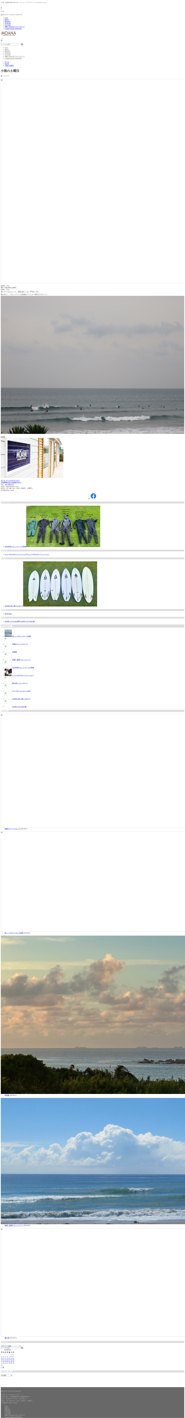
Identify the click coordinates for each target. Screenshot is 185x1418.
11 (3, 1359)
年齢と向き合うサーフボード (15, 27)
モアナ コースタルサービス (10, 480)
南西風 (14, 652)
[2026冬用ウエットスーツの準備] (63, 546)
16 (13, 1359)
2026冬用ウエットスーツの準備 (15, 546)
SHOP (7, 19)
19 (5, 1361)
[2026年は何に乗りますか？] (60, 606)
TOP (6, 18)
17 (2, 1361)
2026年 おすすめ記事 (12, 621)
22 (11, 1361)
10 (2, 1359)
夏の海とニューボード (20, 683)
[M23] (10, 614)
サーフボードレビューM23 (21, 691)
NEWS (3, 437)
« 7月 (2, 1367)
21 (9, 1361)
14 (9, 1359)
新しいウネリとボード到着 (21, 636)
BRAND (7, 21)
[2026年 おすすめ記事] (27, 621)
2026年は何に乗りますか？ (14, 606)
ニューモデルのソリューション (15, 554)
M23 (6, 614)
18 (4, 1361)
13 (7, 1359)
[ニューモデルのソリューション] (37, 554)
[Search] (22, 44)
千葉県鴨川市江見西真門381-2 (11, 482)
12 (5, 1359)
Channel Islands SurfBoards (13, 28)
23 (13, 1361)
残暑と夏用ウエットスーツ (21, 660)
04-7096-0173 (9, 484)
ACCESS (8, 25)
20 (7, 1361)
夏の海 (7, 1338)
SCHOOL (8, 23)
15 (11, 1359)
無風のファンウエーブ (20, 644)
